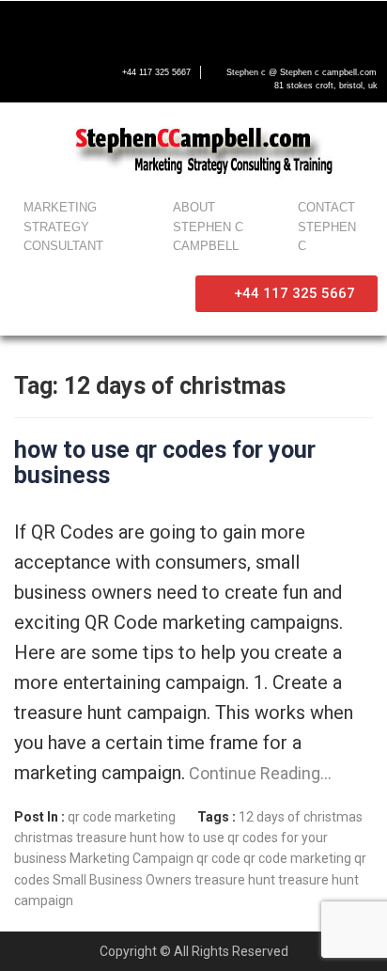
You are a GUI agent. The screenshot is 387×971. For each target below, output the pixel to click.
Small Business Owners (122, 879)
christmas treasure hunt (85, 837)
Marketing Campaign (132, 858)
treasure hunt (234, 879)
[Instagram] (143, 25)
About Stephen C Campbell (208, 227)
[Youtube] (103, 25)
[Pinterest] (182, 25)
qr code (218, 858)
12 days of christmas (301, 816)
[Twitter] (64, 25)
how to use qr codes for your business (165, 463)
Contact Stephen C (327, 227)
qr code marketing (122, 816)
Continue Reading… (258, 773)
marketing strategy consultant (63, 227)
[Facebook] (24, 25)
